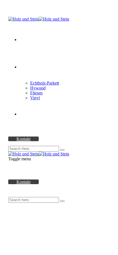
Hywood (38, 88)
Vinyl (35, 97)
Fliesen (36, 93)
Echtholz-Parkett (44, 83)
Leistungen (28, 114)
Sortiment (27, 67)
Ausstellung (29, 39)
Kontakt (23, 139)
